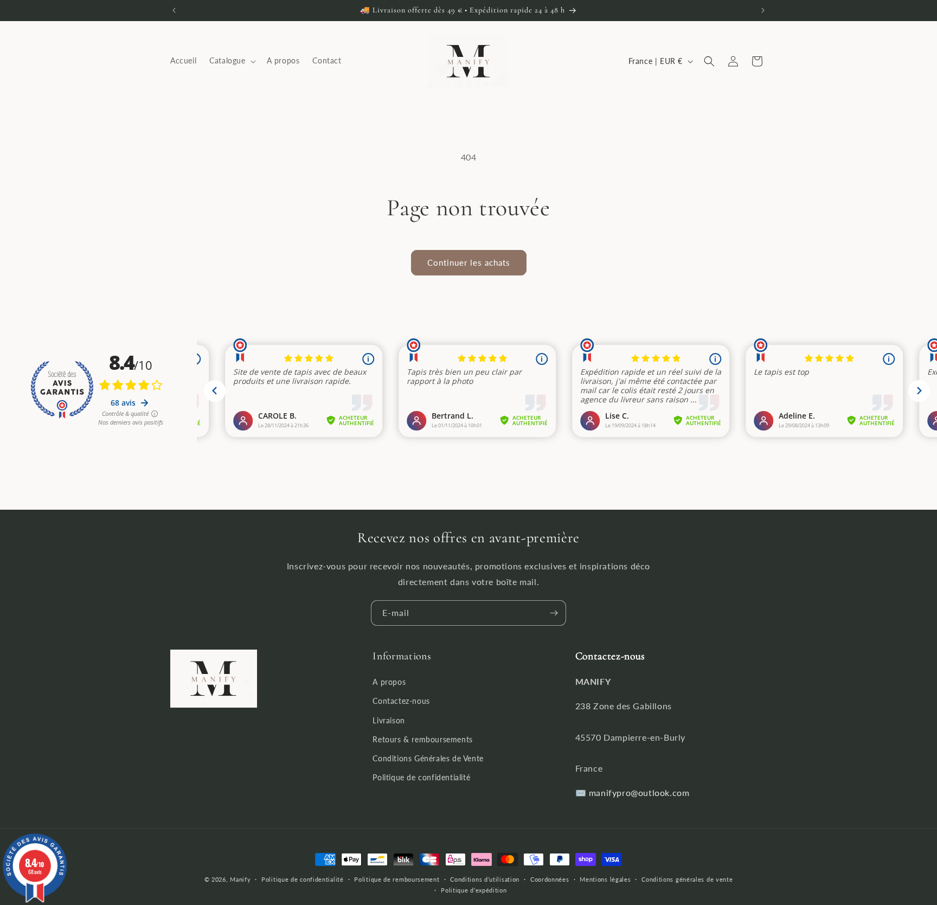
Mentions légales (605, 879)
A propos (389, 682)
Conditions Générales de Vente (428, 758)
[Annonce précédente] (174, 10)
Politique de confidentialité (421, 777)
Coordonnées (549, 879)
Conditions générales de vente (687, 879)
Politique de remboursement (396, 879)
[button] (231, 61)
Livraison (389, 720)
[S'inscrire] (554, 613)
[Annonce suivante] (763, 10)
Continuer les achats (468, 262)
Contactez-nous (401, 701)
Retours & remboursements (422, 739)
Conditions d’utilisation (484, 879)
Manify (240, 879)
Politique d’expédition (473, 890)
